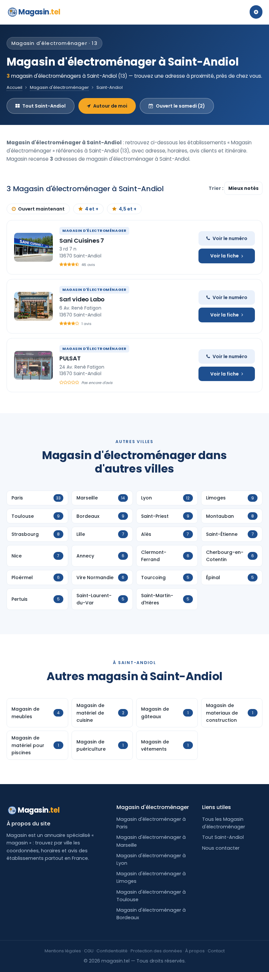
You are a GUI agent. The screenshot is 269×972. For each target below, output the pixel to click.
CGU (88, 951)
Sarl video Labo (82, 299)
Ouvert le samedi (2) (180, 106)
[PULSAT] (33, 365)
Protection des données (156, 951)
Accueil (14, 87)
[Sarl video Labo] (33, 306)
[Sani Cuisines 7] (33, 247)
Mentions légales (63, 951)
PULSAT (70, 358)
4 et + (91, 209)
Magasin (39, 12)
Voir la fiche (224, 256)
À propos (195, 951)
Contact (216, 951)
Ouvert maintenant (41, 209)
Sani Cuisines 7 (81, 240)
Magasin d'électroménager (59, 87)
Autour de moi (110, 106)
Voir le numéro (230, 238)
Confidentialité (112, 951)
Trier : (216, 188)
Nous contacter (220, 848)
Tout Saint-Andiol (44, 106)
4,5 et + (127, 209)
